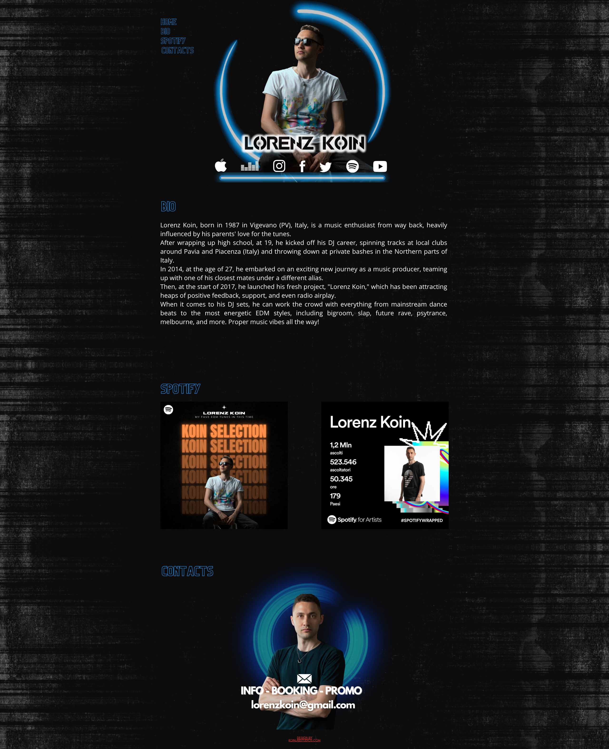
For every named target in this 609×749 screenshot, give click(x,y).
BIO (165, 32)
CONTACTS (178, 51)
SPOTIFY (173, 42)
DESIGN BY (304, 738)
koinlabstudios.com (304, 740)
